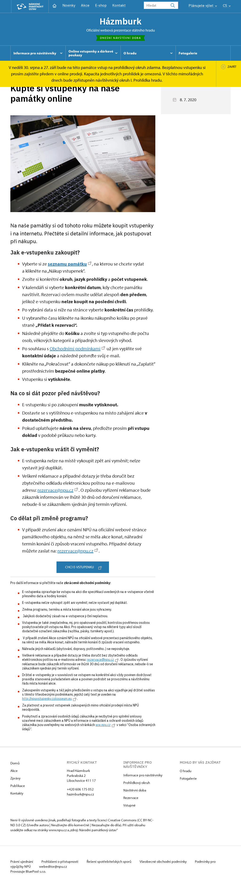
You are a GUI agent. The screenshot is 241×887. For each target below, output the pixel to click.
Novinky (68, 5)
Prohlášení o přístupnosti (60, 861)
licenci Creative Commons (117, 820)
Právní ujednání (22, 861)
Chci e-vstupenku (79, 567)
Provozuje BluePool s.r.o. (28, 871)
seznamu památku (67, 264)
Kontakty (16, 793)
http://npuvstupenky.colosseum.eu (47, 699)
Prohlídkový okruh (136, 782)
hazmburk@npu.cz (80, 794)
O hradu (185, 771)
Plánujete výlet (201, 5)
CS (225, 5)
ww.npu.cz (103, 725)
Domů (15, 763)
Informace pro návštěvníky (142, 775)
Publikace (17, 785)
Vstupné (129, 805)
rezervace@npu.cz (55, 490)
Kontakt (119, 5)
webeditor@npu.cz (53, 866)
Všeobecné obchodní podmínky (163, 861)
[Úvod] (54, 5)
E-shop (101, 5)
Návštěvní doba (134, 790)
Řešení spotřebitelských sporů (109, 861)
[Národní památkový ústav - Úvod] (30, 6)
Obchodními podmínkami (75, 348)
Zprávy (15, 778)
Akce (85, 5)
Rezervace (130, 797)
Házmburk (120, 21)
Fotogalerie (188, 778)
